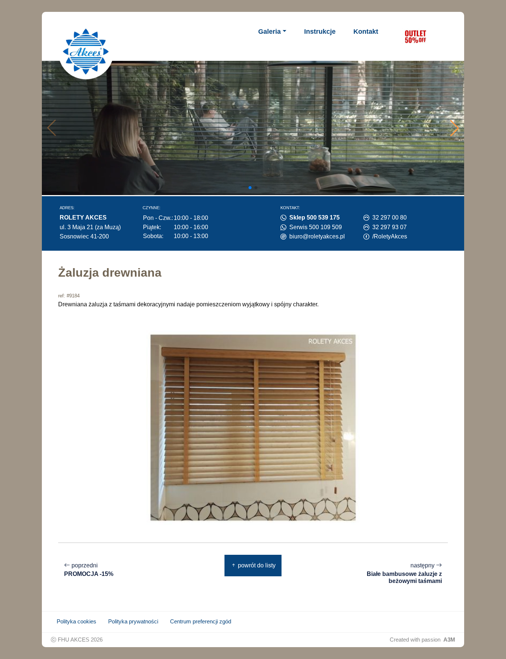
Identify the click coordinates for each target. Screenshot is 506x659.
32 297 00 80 (389, 217)
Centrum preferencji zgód (200, 622)
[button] (454, 128)
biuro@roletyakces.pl (317, 236)
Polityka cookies (76, 622)
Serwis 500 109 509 (315, 227)
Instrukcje (320, 31)
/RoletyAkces (389, 236)
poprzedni (88, 569)
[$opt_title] (415, 36)
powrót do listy (256, 565)
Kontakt (365, 31)
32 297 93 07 (389, 227)
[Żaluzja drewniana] (253, 427)
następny (404, 573)
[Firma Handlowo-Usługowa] (86, 51)
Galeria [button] (269, 31)
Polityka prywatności (133, 622)
